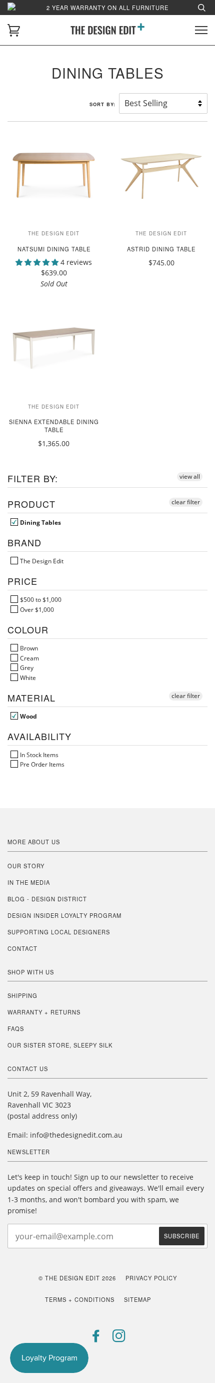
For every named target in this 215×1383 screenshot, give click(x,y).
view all (190, 476)
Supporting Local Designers (59, 932)
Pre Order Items (41, 764)
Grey (26, 667)
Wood (27, 716)
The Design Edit (41, 561)
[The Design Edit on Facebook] (96, 1338)
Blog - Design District (47, 899)
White (27, 677)
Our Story (26, 866)
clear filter (186, 502)
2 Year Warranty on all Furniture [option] (107, 8)
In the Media (29, 882)
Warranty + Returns (44, 1012)
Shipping (23, 995)
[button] (38, 262)
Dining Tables (39, 522)
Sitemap (137, 1299)
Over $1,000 (36, 609)
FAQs (16, 1028)
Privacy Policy (151, 1278)
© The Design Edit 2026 (77, 1278)
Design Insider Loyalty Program (65, 915)
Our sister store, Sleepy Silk (60, 1045)
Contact (23, 948)
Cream (28, 658)
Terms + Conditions (79, 1299)
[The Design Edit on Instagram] (119, 1338)
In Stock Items (38, 755)
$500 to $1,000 (40, 599)
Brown (28, 648)
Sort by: (104, 104)
